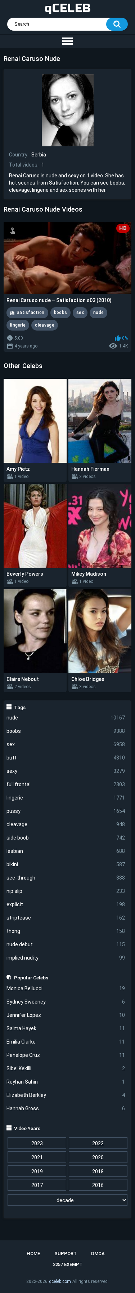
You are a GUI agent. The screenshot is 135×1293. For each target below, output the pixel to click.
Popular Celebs (31, 977)
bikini (65, 864)
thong (65, 931)
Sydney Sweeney (65, 1002)
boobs (65, 731)
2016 (98, 1185)
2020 (98, 1157)
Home (33, 1253)
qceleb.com (60, 1281)
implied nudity (65, 958)
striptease (65, 918)
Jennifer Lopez (65, 1015)
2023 (37, 1143)
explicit (65, 904)
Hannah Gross (65, 1108)
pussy (65, 811)
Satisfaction (63, 183)
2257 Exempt (67, 1264)
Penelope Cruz (65, 1055)
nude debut (65, 944)
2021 (37, 1157)
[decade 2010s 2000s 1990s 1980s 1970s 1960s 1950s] (67, 1200)
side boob (65, 838)
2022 (98, 1143)
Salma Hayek (65, 1028)
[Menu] (67, 41)
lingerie (65, 798)
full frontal (65, 784)
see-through (65, 878)
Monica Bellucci (65, 988)
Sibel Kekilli (65, 1068)
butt (65, 758)
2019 (37, 1171)
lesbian (65, 851)
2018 (98, 1171)
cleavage (65, 824)
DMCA (98, 1253)
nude (65, 718)
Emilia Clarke (65, 1042)
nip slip (65, 891)
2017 (37, 1185)
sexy (65, 771)
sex (65, 744)
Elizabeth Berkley (65, 1095)
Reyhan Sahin (65, 1082)
